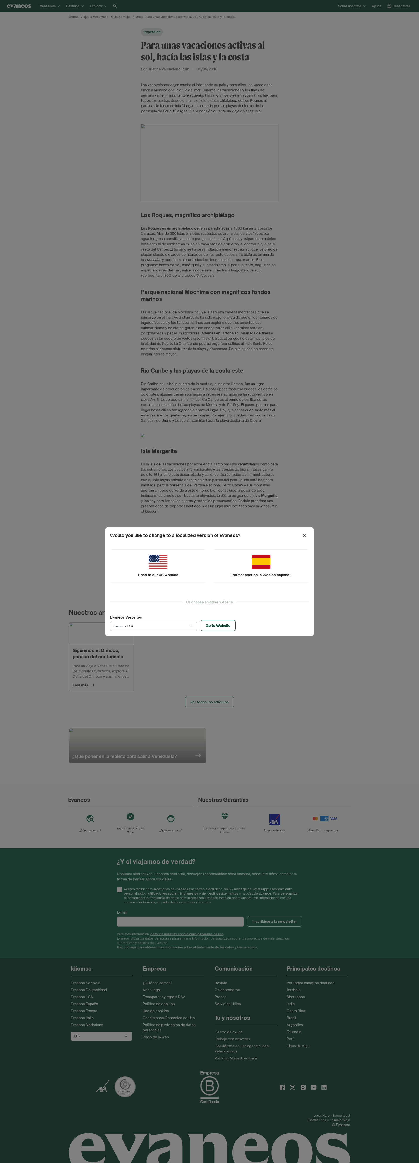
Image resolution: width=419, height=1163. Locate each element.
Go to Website (218, 625)
